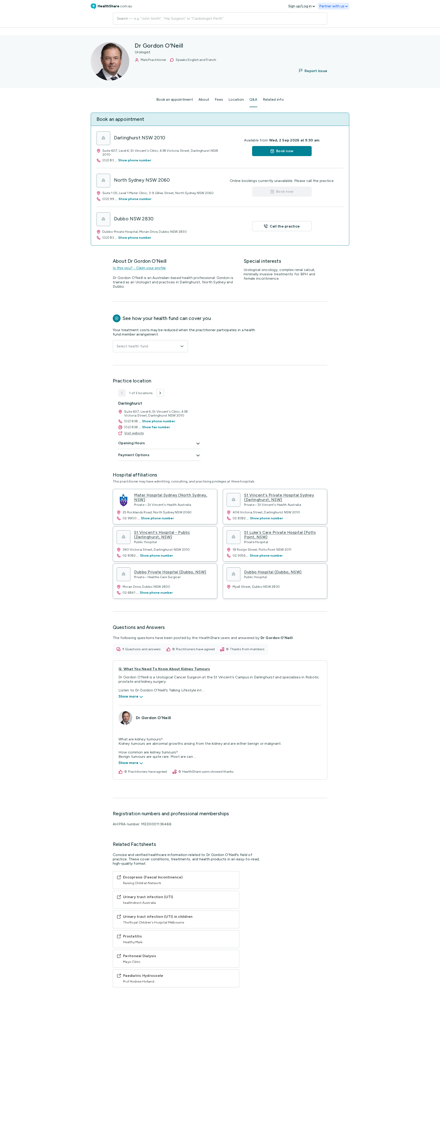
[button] (310, 71)
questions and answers (143, 649)
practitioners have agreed (195, 649)
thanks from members (247, 649)
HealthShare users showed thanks (208, 772)
